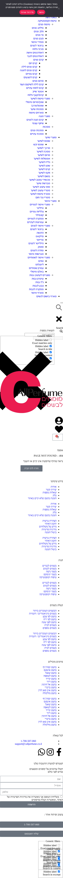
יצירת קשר (51, 489)
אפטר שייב (38, 91)
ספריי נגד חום (43, 197)
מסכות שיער (37, 109)
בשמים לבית (50, 625)
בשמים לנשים (50, 568)
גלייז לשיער (44, 162)
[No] (59, 8)
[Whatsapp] (41, 752)
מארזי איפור (37, 292)
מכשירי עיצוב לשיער (39, 179)
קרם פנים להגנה (28, 70)
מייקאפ (40, 236)
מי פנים (40, 35)
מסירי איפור (37, 42)
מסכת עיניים (37, 133)
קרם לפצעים (30, 77)
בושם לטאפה (50, 675)
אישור (41, 12)
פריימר (40, 239)
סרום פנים (38, 81)
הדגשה (40, 232)
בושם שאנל (51, 673)
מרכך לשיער (43, 148)
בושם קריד (51, 678)
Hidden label (50, 845)
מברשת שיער (43, 183)
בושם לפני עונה (49, 622)
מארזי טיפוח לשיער (40, 194)
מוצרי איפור (50, 201)
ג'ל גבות (39, 282)
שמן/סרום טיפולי (35, 102)
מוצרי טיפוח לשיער (40, 98)
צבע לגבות (38, 285)
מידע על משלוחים (48, 526)
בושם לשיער (43, 176)
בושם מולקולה (50, 693)
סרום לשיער (43, 155)
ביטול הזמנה (51, 532)
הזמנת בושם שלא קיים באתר (42, 498)
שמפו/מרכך (37, 105)
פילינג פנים (38, 28)
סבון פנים (38, 38)
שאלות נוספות (50, 492)
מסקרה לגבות (36, 289)
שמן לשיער (44, 165)
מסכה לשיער (43, 151)
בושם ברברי (51, 687)
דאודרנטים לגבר (35, 56)
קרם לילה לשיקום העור (32, 84)
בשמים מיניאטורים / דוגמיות (43, 613)
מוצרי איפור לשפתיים (39, 257)
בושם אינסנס (50, 670)
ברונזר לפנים (37, 45)
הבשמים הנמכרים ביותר (45, 610)
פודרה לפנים (37, 250)
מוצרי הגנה (44, 116)
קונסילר (39, 215)
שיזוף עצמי (38, 123)
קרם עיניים (31, 73)
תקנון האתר (51, 523)
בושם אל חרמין (49, 684)
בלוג (55, 495)
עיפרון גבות (38, 278)
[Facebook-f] (59, 752)
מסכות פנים (37, 130)
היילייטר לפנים (36, 243)
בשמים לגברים (49, 565)
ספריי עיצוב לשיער (40, 190)
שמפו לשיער (43, 141)
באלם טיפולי (37, 271)
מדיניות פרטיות (49, 529)
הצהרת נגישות (49, 520)
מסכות (46, 126)
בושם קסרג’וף (50, 667)
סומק (41, 247)
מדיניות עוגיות (27, 12)
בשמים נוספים (50, 628)
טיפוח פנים (44, 24)
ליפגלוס (39, 264)
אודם (41, 261)
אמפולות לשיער (42, 158)
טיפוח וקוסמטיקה (47, 20)
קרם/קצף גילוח (36, 95)
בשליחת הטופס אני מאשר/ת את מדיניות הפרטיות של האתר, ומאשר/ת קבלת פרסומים (35, 798)
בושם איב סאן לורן (47, 690)
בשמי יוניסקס (50, 574)
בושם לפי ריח (50, 619)
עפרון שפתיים (36, 268)
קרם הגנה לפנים (35, 119)
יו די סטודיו (38, 814)
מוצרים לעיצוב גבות (39, 275)
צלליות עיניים (37, 211)
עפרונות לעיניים (35, 222)
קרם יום (33, 63)
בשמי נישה (51, 17)
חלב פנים (39, 31)
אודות (54, 486)
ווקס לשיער (44, 172)
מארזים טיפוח (36, 112)
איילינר (40, 208)
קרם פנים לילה (29, 66)
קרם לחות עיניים (35, 88)
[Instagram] (50, 752)
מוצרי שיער (51, 137)
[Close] (61, 302)
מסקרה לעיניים (36, 218)
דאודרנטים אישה (35, 52)
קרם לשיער (44, 169)
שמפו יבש (38, 144)
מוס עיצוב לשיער (41, 186)
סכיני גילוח (38, 49)
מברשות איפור (36, 254)
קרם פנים (38, 59)
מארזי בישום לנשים (46, 296)
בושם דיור (52, 681)
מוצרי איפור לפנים (40, 225)
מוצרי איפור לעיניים (40, 204)
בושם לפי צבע (50, 616)
